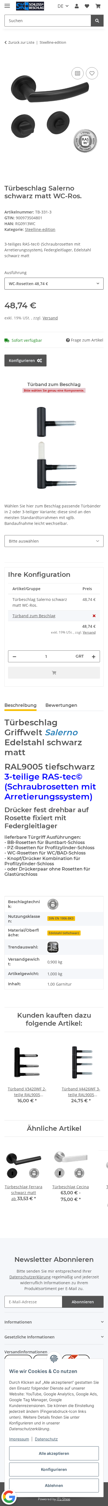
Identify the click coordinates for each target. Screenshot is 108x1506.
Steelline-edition (40, 229)
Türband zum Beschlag (33, 615)
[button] (77, 6)
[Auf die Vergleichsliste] (77, 73)
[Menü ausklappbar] (7, 3)
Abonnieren (83, 1301)
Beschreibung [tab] (20, 705)
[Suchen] (97, 21)
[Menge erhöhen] (94, 656)
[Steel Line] (52, 947)
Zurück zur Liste (21, 42)
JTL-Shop (63, 1499)
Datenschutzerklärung (30, 1277)
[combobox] (54, 284)
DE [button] (60, 6)
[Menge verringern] (14, 656)
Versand (50, 318)
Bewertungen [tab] (61, 705)
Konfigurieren (54, 1469)
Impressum (19, 1439)
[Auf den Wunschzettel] (92, 73)
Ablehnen (54, 1485)
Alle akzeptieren (54, 1453)
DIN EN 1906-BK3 (61, 918)
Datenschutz (46, 1439)
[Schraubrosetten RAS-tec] (52, 904)
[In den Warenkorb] (8, 60)
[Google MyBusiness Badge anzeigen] (9, 1497)
